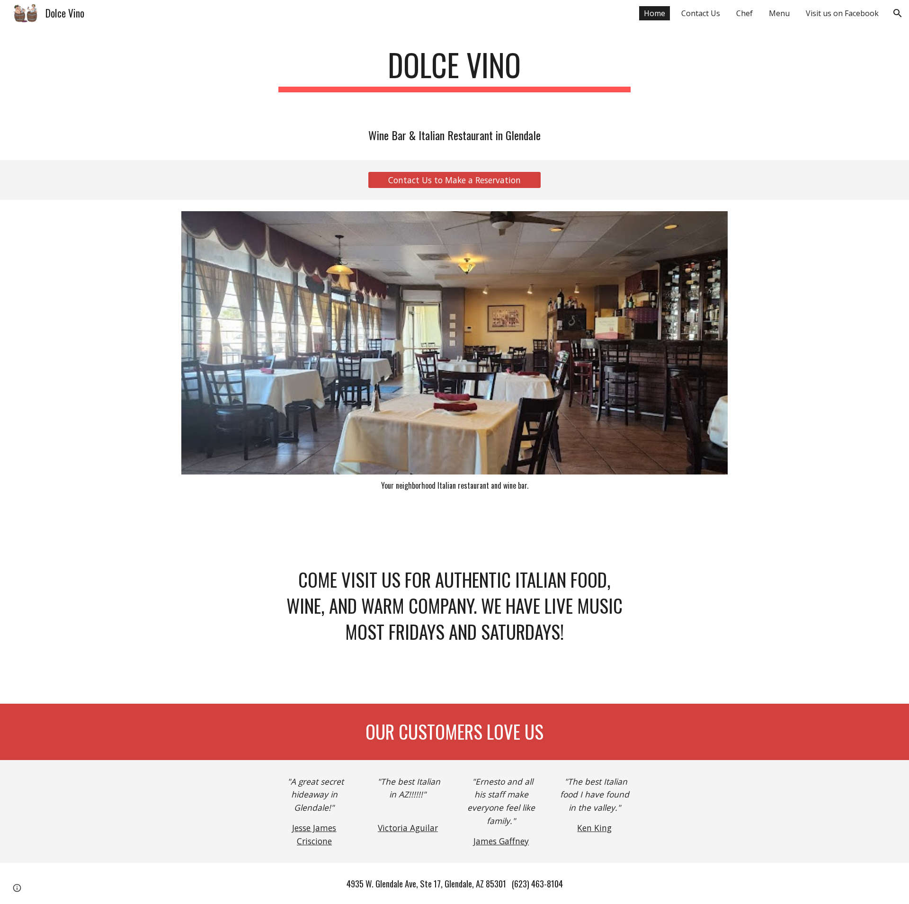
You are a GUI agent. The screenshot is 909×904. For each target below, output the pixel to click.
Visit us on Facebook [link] (842, 13)
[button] (897, 13)
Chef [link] (744, 13)
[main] (454, 69)
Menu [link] (779, 13)
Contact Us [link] (700, 13)
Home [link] (654, 13)
